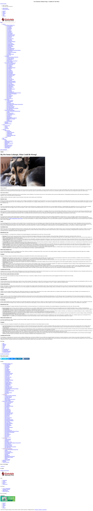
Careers (6, 137)
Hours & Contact (3, 3)
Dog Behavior (9, 68)
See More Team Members (4, 353)
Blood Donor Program (8, 144)
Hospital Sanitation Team (11, 135)
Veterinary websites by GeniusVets (41, 509)
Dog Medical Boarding (9, 423)
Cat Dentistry (9, 31)
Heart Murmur (9, 116)
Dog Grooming (9, 80)
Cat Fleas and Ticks (10, 38)
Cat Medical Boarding (10, 44)
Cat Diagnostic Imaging (11, 34)
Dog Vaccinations (10, 95)
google (4, 13)
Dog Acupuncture (10, 64)
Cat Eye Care (9, 37)
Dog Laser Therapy (10, 84)
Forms (6, 140)
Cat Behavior (7, 367)
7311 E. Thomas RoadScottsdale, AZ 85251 (6, 489)
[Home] (8, 21)
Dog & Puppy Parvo (10, 103)
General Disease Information (9, 110)
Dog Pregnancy (9, 90)
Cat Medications (9, 45)
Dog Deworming (10, 73)
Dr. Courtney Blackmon (7, 351)
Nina (3, 343)
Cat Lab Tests (9, 42)
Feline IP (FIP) (9, 59)
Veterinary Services (8, 123)
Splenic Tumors (9, 120)
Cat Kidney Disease (8, 397)
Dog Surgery (9, 94)
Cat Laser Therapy (10, 43)
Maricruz (4, 345)
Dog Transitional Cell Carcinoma (12, 108)
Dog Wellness (9, 96)
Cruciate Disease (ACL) (9, 452)
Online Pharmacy (8, 146)
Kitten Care (9, 55)
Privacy (4, 483)
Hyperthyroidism (10, 61)
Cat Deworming (9, 33)
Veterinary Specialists (10, 132)
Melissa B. (4, 344)
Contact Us (4, 482)
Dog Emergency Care (10, 75)
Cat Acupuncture (10, 26)
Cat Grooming (9, 39)
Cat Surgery (9, 53)
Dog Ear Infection (10, 105)
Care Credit (7, 128)
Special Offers (7, 147)
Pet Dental (6, 122)
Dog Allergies (9, 65)
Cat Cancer (7, 368)
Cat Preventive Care (10, 49)
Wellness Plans (7, 125)
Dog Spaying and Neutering (11, 93)
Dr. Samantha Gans (6, 349)
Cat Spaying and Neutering (11, 52)
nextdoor (4, 15)
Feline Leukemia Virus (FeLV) (12, 60)
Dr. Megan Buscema (6, 352)
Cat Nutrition (9, 47)
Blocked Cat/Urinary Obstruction (10, 395)
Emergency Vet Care (8, 121)
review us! (2, 466)
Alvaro (4, 346)
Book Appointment (3, 149)
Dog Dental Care (10, 71)
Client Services (9, 134)
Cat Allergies (9, 27)
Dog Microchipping (8, 425)
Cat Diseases (7, 56)
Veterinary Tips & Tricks (4, 470)
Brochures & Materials (8, 141)
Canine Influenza (10, 101)
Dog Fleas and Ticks (10, 79)
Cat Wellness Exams (10, 54)
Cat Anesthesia (7, 366)
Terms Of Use (5, 484)
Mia (3, 348)
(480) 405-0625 (5, 8)
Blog (3, 138)
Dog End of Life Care (10, 106)
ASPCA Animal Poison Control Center (15, 218)
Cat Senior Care (9, 51)
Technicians (9, 136)
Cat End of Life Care (8, 396)
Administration (9, 133)
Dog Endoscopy (9, 76)
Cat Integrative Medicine (11, 41)
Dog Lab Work (9, 83)
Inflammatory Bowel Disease (12, 117)
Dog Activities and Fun (11, 63)
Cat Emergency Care (10, 35)
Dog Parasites (9, 89)
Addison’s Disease (10, 100)
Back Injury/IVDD (10, 113)
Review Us (2, 495)
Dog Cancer (9, 69)
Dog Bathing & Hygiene (11, 67)
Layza (4, 347)
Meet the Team (7, 130)
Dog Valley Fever (10, 109)
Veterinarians (9, 131)
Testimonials (5, 480)
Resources (4, 139)
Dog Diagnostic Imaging (11, 74)
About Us (4, 129)
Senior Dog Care (10, 98)
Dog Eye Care (9, 78)
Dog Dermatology (10, 72)
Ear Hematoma (7, 453)
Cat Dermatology (10, 32)
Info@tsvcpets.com (6, 9)
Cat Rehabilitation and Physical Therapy (14, 50)
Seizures (8, 119)
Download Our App (8, 145)
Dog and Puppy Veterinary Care (10, 62)
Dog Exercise (9, 77)
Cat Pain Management (10, 48)
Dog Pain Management (11, 88)
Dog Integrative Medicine (11, 82)
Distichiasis (9, 102)
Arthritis (8, 112)
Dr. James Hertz (5, 350)
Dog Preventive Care (10, 91)
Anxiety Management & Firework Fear (13, 111)
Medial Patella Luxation (11, 118)
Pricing (4, 124)
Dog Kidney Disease (10, 107)
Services (4, 24)
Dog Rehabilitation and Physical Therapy (14, 92)
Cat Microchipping (10, 46)
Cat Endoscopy (9, 36)
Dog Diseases (7, 99)
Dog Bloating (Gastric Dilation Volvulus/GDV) (15, 104)
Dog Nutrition (9, 87)
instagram (4, 504)
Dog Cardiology (9, 70)
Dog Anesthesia (9, 66)
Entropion (8, 115)
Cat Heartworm (9, 40)
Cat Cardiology (9, 30)
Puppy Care (9, 97)
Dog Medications (8, 424)
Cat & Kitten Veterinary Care (10, 25)
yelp (3, 14)
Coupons (6, 127)
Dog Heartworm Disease (11, 81)
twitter (4, 503)
